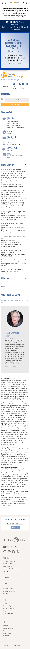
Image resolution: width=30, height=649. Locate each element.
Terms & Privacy (16, 645)
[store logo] (15, 3)
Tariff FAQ (6, 571)
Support (5, 603)
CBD (4, 630)
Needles (5, 625)
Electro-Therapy (7, 633)
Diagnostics (6, 616)
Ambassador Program (9, 591)
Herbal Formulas (8, 628)
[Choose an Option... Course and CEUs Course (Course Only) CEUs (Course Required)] (15, 100)
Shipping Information (9, 561)
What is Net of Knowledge (10, 80)
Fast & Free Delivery (8, 564)
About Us (5, 583)
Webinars (6, 635)
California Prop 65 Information (11, 569)
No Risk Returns (7, 566)
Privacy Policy (7, 606)
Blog (4, 622)
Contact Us (6, 593)
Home (5, 581)
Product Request (8, 588)
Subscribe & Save (8, 613)
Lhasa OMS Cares (8, 586)
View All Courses (10, 367)
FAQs (4, 611)
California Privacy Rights (10, 608)
